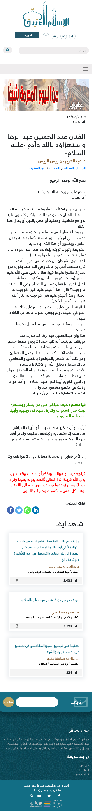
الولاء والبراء (34, 571)
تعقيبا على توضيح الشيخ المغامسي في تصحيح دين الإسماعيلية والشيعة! (47, 649)
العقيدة (54, 168)
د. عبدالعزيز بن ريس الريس (62, 161)
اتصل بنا (84, 769)
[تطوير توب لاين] (46, 803)
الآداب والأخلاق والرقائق (66, 617)
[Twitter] (19, 510)
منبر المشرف (37, 168)
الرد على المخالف (74, 168)
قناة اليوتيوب (81, 774)
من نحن (84, 765)
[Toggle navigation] (85, 69)
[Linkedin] (35, 510)
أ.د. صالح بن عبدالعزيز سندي (63, 658)
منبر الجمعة (32, 617)
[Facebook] (10, 510)
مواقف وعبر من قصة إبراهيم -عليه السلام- (50, 600)
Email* (37, 700)
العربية (28, 35)
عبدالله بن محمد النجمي (65, 612)
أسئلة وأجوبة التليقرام (67, 571)
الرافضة (75, 663)
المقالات (42, 663)
